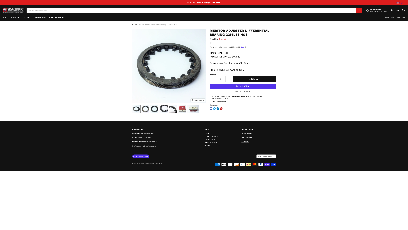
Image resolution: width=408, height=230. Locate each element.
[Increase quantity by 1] (228, 79)
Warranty (389, 18)
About (207, 133)
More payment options (243, 91)
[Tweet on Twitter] (214, 108)
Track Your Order (57, 18)
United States (265, 156)
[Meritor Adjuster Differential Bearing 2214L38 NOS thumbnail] (136, 109)
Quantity (213, 74)
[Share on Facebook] (211, 108)
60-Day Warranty (247, 133)
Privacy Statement (211, 136)
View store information (219, 101)
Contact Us (40, 18)
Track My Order (247, 137)
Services (28, 18)
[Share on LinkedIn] (218, 108)
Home (5, 18)
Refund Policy (210, 139)
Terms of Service (211, 142)
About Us (15, 18)
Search (207, 145)
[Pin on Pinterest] (221, 108)
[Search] (359, 10)
